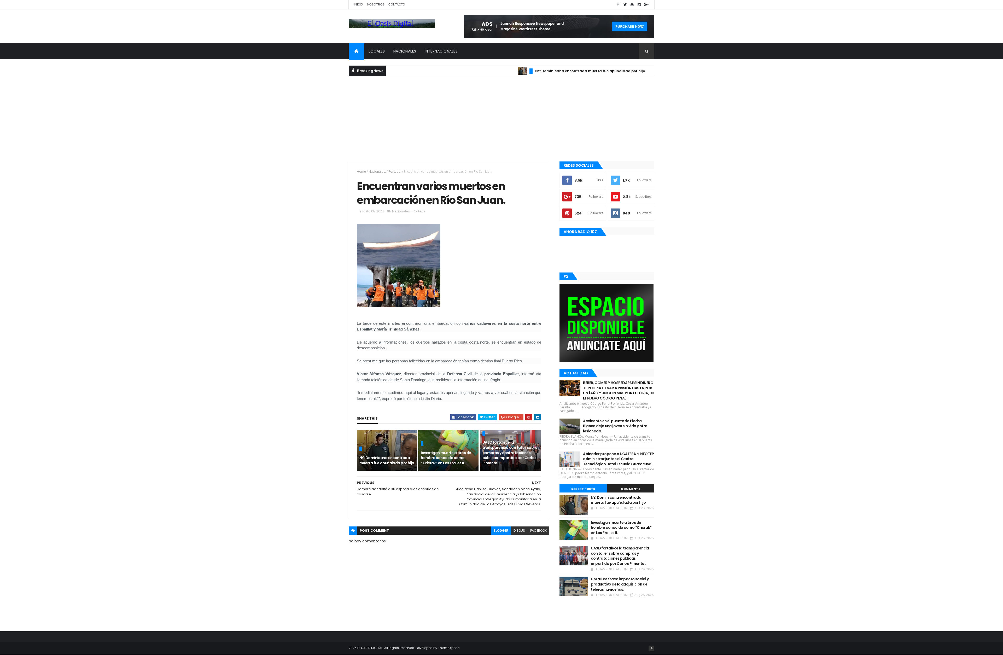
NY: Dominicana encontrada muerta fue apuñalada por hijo (565, 70)
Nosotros (375, 4)
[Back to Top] (651, 648)
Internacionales (441, 51)
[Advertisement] (501, 117)
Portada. (394, 171)
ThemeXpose (448, 648)
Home (361, 171)
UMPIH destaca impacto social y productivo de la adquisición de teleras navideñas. (620, 584)
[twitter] (625, 4)
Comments (630, 489)
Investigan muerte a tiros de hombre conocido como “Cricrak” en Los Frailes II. (446, 458)
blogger (501, 530)
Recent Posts (583, 489)
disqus (519, 530)
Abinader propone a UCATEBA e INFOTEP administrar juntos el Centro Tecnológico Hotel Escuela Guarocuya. (618, 459)
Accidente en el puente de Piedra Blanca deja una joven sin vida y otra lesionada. (615, 426)
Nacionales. (377, 171)
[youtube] (632, 4)
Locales (377, 51)
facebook (538, 530)
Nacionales (404, 51)
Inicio (358, 4)
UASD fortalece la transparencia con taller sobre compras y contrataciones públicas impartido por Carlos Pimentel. (509, 452)
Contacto (396, 4)
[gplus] (646, 4)
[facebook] (618, 4)
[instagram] (639, 4)
